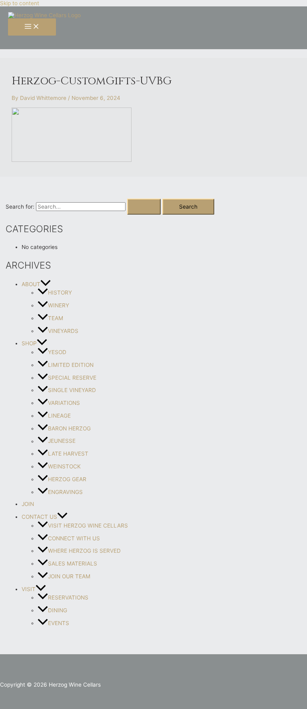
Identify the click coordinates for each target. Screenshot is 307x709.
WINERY (58, 305)
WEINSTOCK (64, 466)
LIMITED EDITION (71, 365)
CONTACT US (39, 517)
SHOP (29, 343)
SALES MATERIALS (72, 563)
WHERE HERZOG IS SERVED (84, 551)
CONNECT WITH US (74, 538)
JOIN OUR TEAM (69, 576)
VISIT (29, 589)
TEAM (55, 318)
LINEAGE (59, 415)
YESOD (57, 352)
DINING (57, 610)
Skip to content (19, 3)
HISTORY (60, 292)
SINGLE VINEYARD (72, 390)
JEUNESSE (62, 441)
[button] (45, 284)
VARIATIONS (64, 403)
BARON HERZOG (69, 428)
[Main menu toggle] (32, 27)
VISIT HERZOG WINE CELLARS (88, 525)
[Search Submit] (144, 207)
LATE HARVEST (68, 453)
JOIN (28, 504)
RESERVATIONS (68, 597)
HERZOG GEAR (67, 479)
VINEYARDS (63, 331)
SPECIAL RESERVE (72, 377)
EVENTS (58, 623)
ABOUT (31, 284)
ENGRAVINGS (65, 492)
